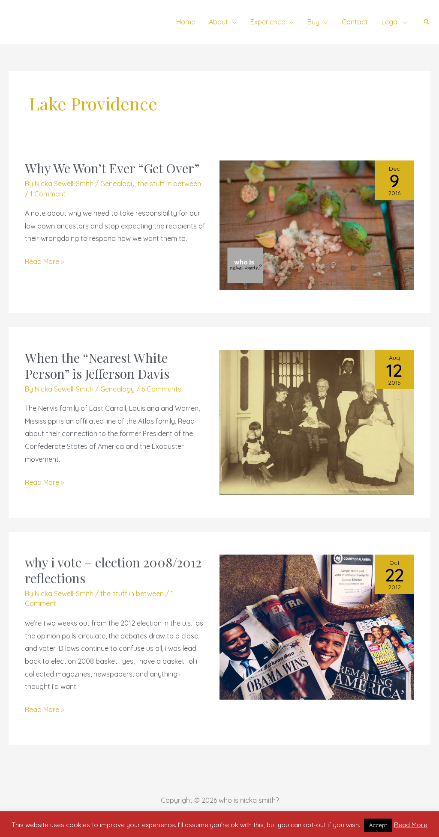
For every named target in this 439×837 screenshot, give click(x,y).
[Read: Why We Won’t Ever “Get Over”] (317, 224)
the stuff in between (169, 183)
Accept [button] (378, 825)
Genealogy (117, 183)
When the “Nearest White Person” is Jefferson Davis (97, 365)
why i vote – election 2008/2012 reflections (113, 570)
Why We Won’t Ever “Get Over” (112, 168)
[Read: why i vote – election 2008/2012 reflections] (317, 626)
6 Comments (161, 389)
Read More (410, 825)
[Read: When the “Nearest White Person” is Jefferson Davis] (317, 421)
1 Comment (48, 194)
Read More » (44, 260)
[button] (232, 22)
